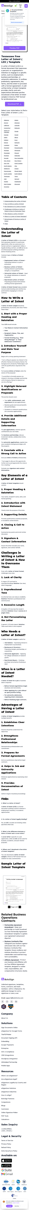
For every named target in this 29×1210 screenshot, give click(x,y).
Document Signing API (9, 1038)
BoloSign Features (7, 1099)
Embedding (5, 1041)
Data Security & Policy (9, 1151)
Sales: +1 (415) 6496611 (14, 1)
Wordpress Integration (9, 1059)
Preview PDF (14, 48)
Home (3, 11)
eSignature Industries (8, 1092)
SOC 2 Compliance (7, 1052)
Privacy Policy (6, 1144)
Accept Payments (7, 1045)
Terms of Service (7, 1140)
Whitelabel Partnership (9, 1062)
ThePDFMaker (6, 1034)
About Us (4, 1018)
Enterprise (4, 1048)
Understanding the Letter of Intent (15, 201)
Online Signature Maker (9, 1112)
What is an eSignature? (9, 1076)
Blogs (3, 1105)
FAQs (6, 224)
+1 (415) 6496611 (6, 1129)
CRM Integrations (7, 1055)
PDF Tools (4, 1116)
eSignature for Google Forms (11, 1031)
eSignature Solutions (8, 1088)
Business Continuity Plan (14, 941)
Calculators (5, 1119)
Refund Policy (6, 1147)
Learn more (15, 1203)
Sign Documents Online (9, 1027)
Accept (9, 1206)
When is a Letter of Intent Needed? (16, 216)
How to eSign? (6, 1095)
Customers (5, 1109)
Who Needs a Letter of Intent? (14, 214)
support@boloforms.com (14, 998)
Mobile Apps (5, 1066)
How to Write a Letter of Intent (14, 204)
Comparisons (5, 1102)
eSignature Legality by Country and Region (13, 1084)
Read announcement (16, 22)
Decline (17, 1206)
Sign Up (20, 6)
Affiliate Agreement (12, 960)
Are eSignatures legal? (9, 1079)
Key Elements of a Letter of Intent (15, 206)
